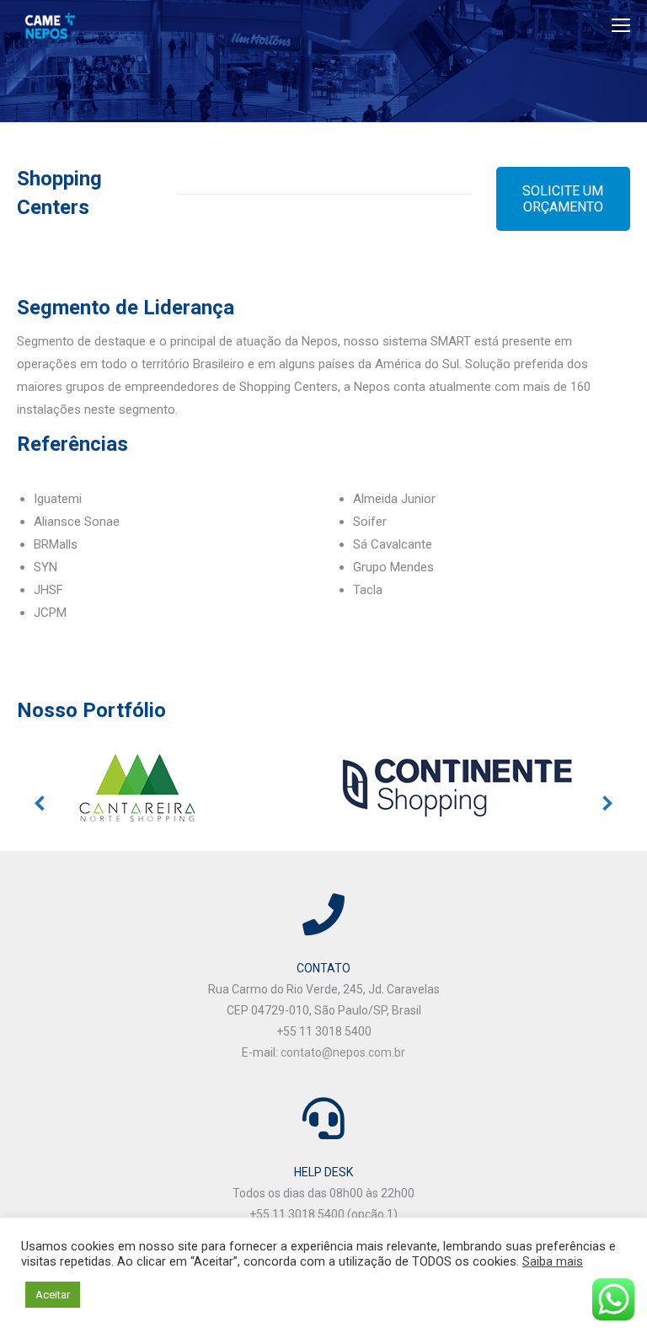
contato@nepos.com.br (343, 1052)
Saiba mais (552, 1261)
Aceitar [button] (52, 1294)
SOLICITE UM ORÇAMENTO (562, 199)
